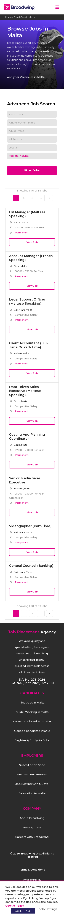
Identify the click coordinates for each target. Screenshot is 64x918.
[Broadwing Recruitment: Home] (19, 7)
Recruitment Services (32, 774)
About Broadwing (32, 818)
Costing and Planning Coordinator (27, 437)
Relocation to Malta (32, 793)
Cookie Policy (14, 905)
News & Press (32, 827)
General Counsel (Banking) (31, 566)
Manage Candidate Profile (32, 731)
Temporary (21, 542)
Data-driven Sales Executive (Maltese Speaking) (25, 391)
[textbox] (17, 139)
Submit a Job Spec (32, 765)
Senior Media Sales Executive (25, 480)
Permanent (21, 232)
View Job (32, 242)
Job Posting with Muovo (32, 784)
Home (8, 17)
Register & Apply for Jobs (32, 740)
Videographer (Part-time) (30, 526)
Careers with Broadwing (32, 837)
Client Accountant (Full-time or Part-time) (29, 345)
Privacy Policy (32, 879)
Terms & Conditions (32, 869)
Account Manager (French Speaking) (31, 258)
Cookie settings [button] (47, 909)
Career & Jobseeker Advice (32, 721)
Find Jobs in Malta (32, 702)
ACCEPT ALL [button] (22, 910)
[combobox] (32, 139)
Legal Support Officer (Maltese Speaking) (27, 301)
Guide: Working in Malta (32, 712)
